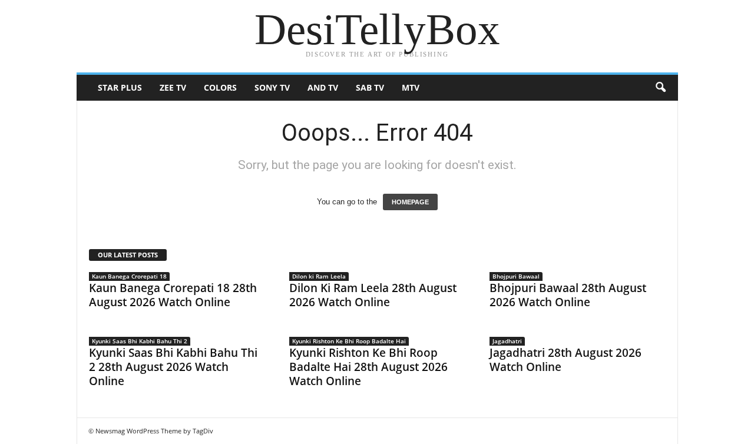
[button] (660, 88)
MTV (410, 87)
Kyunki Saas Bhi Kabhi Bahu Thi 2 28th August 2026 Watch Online (173, 367)
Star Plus (120, 87)
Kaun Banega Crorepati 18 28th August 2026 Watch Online (173, 295)
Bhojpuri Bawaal (516, 276)
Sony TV (272, 87)
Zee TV (173, 87)
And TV (322, 87)
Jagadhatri (507, 341)
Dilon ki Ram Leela (319, 276)
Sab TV (370, 87)
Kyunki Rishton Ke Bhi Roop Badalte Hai (349, 341)
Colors (220, 87)
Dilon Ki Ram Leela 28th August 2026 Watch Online (373, 295)
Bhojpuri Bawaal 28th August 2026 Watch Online (568, 295)
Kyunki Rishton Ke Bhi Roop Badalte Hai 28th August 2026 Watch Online (368, 367)
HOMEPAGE (410, 202)
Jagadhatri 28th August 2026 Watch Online (565, 360)
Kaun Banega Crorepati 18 (129, 276)
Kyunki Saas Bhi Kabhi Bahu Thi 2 (139, 341)
